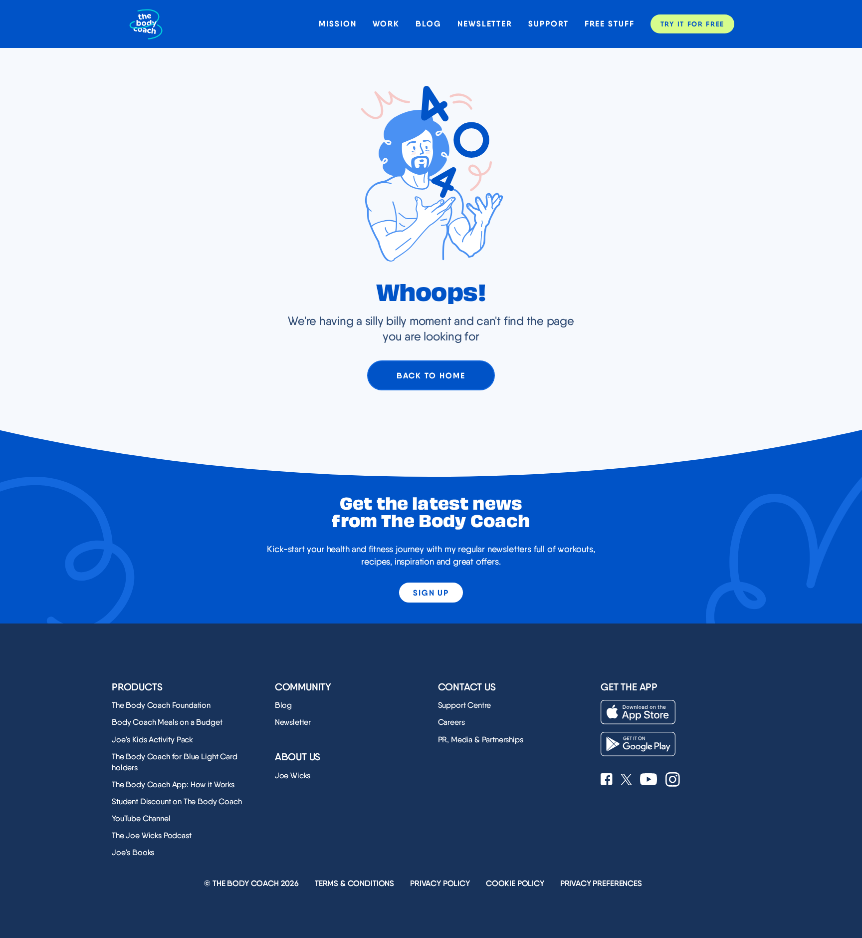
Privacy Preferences (601, 883)
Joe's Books (133, 852)
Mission (337, 23)
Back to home (431, 375)
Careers (451, 722)
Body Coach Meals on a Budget (167, 722)
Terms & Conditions (354, 883)
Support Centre (464, 705)
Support (548, 23)
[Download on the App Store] (638, 712)
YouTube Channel (141, 818)
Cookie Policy (515, 883)
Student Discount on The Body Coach (177, 801)
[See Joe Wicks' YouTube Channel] (648, 780)
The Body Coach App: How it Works (173, 784)
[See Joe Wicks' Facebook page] (607, 780)
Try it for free (692, 23)
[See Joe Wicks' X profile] (626, 780)
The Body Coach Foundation (161, 705)
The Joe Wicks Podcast (152, 835)
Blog (428, 23)
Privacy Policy (440, 883)
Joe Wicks (293, 775)
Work (386, 23)
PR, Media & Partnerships (480, 739)
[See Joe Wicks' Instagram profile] (672, 780)
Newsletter (484, 23)
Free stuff (610, 23)
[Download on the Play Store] (638, 744)
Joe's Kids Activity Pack (152, 739)
